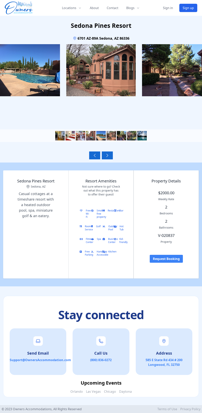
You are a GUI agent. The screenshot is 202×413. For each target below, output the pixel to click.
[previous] (94, 155)
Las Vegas (93, 391)
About (94, 8)
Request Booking (166, 259)
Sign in (168, 8)
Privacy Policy (190, 409)
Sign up (188, 8)
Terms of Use (167, 409)
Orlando (76, 391)
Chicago (110, 391)
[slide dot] (60, 135)
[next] (107, 155)
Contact (112, 8)
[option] (101, 79)
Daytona (125, 391)
